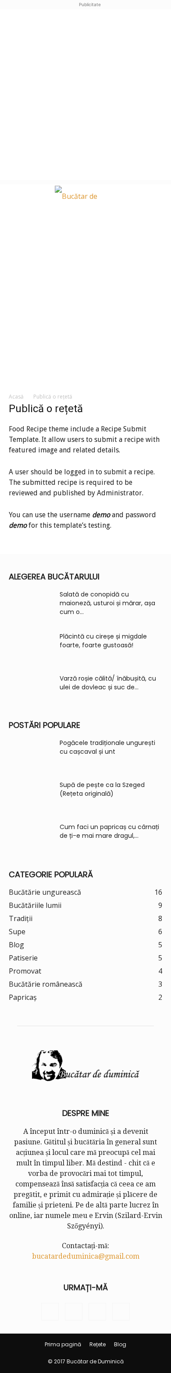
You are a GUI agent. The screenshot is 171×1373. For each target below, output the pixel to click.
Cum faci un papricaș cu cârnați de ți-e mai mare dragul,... (109, 831)
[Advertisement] (85, 94)
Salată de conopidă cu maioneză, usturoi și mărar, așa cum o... (107, 603)
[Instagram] (73, 1311)
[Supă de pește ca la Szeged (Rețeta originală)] (31, 795)
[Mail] (97, 1311)
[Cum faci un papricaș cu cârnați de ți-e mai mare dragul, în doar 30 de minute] (31, 837)
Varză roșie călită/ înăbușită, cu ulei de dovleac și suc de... (108, 683)
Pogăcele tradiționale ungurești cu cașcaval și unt (107, 747)
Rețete (97, 1344)
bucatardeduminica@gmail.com (85, 1256)
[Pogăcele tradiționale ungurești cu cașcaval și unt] (31, 753)
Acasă (16, 396)
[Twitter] (121, 1311)
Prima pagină (63, 1344)
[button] (14, 196)
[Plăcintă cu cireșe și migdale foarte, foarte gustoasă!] (31, 647)
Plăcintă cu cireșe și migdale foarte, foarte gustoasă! (103, 640)
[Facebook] (50, 1311)
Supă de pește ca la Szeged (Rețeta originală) (102, 789)
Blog (120, 1344)
